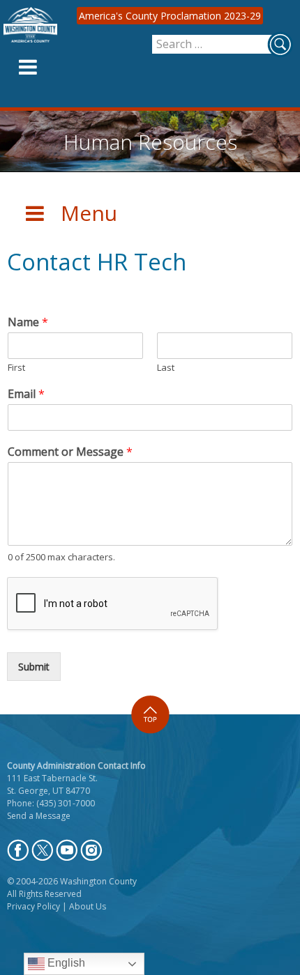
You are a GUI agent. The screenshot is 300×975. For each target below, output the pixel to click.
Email (26, 394)
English (65, 963)
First (16, 368)
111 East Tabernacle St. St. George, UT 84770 (52, 784)
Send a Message (38, 816)
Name (28, 322)
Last (165, 368)
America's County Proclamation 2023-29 (170, 15)
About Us (87, 906)
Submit (34, 666)
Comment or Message (70, 452)
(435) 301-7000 (65, 803)
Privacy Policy (33, 906)
